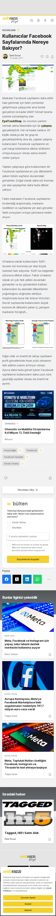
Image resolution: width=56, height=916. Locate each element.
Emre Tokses (11, 654)
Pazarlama (9, 30)
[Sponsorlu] (28, 405)
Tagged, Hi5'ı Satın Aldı (22, 833)
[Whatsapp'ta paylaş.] (38, 579)
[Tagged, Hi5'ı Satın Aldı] (28, 814)
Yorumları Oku (27, 489)
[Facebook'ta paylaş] (7, 579)
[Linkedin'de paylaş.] (28, 579)
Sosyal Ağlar (10, 450)
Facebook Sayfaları (13, 457)
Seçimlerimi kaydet (28, 559)
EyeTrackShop (12, 121)
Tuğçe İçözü (11, 716)
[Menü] (52, 20)
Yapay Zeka (9, 636)
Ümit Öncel (10, 839)
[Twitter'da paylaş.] (18, 579)
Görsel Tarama (11, 463)
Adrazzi (9, 439)
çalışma (46, 125)
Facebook (32, 450)
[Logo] (10, 19)
